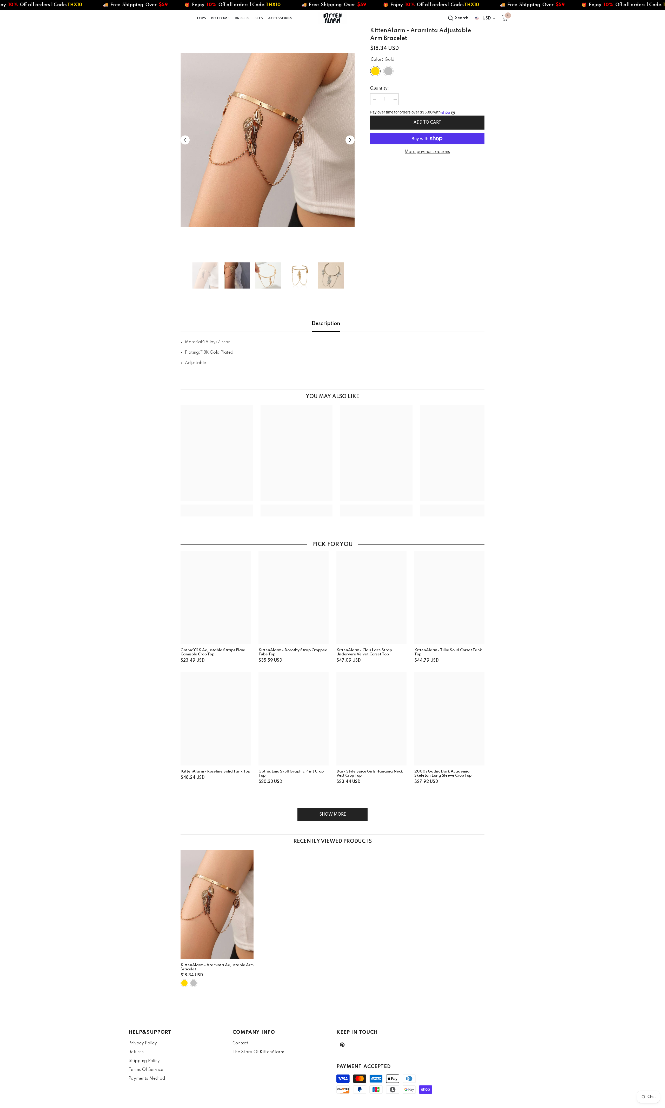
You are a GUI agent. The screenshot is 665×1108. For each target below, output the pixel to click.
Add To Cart (427, 122)
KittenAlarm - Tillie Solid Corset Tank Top (448, 652)
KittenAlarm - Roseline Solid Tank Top (215, 771)
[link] (217, 507)
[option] (268, 140)
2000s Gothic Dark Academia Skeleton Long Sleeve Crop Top (442, 773)
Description (326, 323)
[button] (185, 140)
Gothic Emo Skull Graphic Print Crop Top (291, 773)
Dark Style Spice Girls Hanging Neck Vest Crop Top (369, 773)
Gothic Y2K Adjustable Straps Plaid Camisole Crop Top (213, 652)
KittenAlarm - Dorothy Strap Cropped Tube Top (293, 652)
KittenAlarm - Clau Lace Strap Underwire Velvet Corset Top (364, 652)
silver (193, 983)
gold (184, 983)
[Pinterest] (342, 1045)
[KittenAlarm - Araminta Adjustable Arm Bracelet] (217, 904)
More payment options (427, 152)
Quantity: (379, 88)
